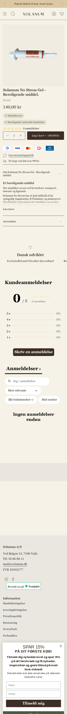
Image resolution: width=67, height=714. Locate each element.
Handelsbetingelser (14, 603)
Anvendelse (9, 221)
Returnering (10, 622)
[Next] (62, 4)
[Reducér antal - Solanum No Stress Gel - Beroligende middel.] (7, 135)
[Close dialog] (60, 646)
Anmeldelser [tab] (23, 369)
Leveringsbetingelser (15, 610)
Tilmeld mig (33, 703)
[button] (33, 313)
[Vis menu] (5, 14)
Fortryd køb (10, 629)
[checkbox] (49, 400)
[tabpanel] (33, 419)
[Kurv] (62, 14)
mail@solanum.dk (15, 564)
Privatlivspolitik (12, 616)
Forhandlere (10, 635)
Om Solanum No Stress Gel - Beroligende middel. (26, 174)
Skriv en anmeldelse (34, 352)
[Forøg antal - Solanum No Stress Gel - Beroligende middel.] (20, 135)
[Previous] (4, 4)
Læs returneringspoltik (21, 155)
